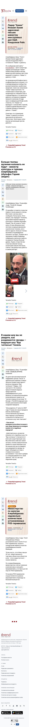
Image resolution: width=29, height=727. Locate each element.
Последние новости (6, 657)
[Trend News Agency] (5, 635)
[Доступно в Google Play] (17, 712)
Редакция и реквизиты (7, 668)
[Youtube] (13, 705)
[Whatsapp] (2, 705)
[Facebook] (6, 705)
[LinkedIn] (20, 705)
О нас (2, 666)
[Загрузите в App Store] (6, 712)
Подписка (4, 681)
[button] (2, 17)
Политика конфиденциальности (9, 692)
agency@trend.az (5, 649)
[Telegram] (16, 705)
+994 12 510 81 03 (5, 648)
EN (11, 724)
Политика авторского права (8, 695)
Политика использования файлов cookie (12, 697)
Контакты (4, 670)
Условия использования (7, 690)
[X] (9, 705)
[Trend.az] (6, 10)
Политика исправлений (7, 675)
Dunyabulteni (10, 68)
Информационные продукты (8, 684)
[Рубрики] (26, 10)
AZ (14, 724)
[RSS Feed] (24, 705)
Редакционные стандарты (8, 673)
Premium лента (5, 660)
